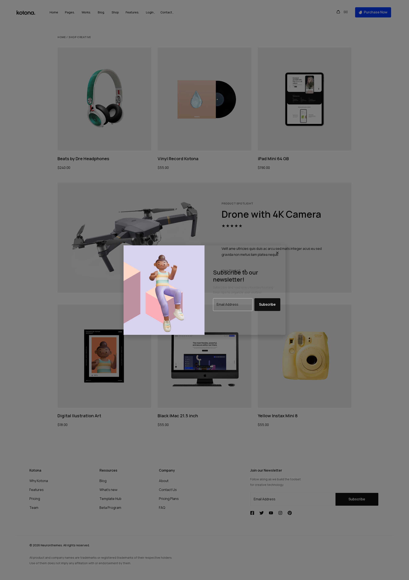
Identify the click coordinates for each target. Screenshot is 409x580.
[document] (204, 290)
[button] (277, 253)
